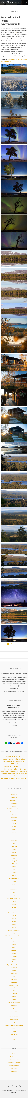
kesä (12, 764)
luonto (17, 766)
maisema (5, 769)
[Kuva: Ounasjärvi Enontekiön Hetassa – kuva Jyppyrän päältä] (14, 572)
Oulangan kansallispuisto (14, 930)
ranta (17, 773)
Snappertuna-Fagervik (14, 1002)
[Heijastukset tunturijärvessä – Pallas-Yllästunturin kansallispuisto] (14, 615)
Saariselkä (14, 979)
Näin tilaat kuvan (14, 1057)
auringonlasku (11, 757)
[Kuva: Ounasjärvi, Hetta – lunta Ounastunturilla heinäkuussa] (14, 258)
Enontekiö (14, 803)
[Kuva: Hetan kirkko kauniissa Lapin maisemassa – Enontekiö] (14, 498)
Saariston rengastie (14, 985)
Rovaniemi (14, 973)
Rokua (14, 970)
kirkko (23, 764)
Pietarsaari (14, 939)
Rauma (14, 962)
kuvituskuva (6, 766)
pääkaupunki (4, 773)
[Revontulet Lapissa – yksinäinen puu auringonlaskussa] (14, 633)
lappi (11, 766)
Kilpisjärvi (13, 59)
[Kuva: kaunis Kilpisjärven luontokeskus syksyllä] (14, 380)
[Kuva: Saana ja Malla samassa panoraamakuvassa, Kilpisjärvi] (14, 448)
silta (12, 776)
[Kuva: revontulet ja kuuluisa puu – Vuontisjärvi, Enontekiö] (14, 241)
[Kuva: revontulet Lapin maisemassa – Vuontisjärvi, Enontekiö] (14, 188)
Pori (14, 942)
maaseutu (22, 766)
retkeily (19, 773)
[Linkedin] (15, 1086)
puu (26, 771)
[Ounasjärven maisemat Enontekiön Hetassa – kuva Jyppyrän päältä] (14, 584)
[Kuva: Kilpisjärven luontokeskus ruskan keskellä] (14, 362)
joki (9, 761)
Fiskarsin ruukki (14, 812)
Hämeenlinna (14, 820)
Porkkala (14, 944)
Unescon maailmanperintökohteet (14, 1025)
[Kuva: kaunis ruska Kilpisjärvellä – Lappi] (14, 344)
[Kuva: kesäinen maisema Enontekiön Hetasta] (14, 462)
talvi (22, 778)
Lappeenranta (14, 889)
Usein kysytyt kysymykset (14, 1062)
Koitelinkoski (14, 864)
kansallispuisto (6, 764)
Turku (14, 1022)
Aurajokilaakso (14, 800)
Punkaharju (14, 950)
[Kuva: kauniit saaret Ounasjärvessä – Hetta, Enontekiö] (14, 480)
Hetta (15, 32)
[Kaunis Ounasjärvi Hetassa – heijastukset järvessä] (14, 310)
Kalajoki (14, 852)
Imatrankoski (14, 840)
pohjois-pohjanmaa (16, 771)
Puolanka (14, 953)
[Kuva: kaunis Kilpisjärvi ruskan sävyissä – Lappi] (14, 327)
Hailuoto (14, 815)
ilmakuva (16, 759)
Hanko (14, 826)
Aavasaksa (14, 794)
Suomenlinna (14, 1005)
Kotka (14, 872)
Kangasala (14, 855)
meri (19, 769)
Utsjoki (14, 1028)
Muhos (14, 918)
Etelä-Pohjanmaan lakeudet (14, 809)
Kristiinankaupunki (14, 878)
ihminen (8, 759)
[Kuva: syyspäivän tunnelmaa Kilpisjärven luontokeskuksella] (14, 397)
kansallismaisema (20, 761)
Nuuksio (14, 927)
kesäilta (17, 764)
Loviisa (14, 907)
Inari (14, 843)
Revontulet (14, 967)
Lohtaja (14, 904)
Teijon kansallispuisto (14, 1016)
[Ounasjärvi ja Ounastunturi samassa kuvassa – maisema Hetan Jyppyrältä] (14, 560)
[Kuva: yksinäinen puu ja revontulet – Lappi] (14, 171)
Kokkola (14, 866)
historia (4, 759)
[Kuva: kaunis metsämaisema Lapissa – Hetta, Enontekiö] (14, 533)
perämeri (9, 771)
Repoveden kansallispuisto (14, 965)
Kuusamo (14, 884)
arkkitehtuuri (3, 756)
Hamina (14, 823)
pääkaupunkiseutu (11, 773)
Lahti (14, 887)
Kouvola (14, 875)
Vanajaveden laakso (14, 1034)
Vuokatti (14, 1037)
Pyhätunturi (14, 956)
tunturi (25, 778)
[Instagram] (19, 1086)
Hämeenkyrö (14, 817)
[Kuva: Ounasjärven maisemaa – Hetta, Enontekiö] (14, 548)
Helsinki (25, 756)
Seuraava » (17, 644)
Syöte (14, 1008)
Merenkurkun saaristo (14, 913)
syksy (18, 778)
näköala (2, 771)
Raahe (14, 959)
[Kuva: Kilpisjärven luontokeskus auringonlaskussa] (14, 433)
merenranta (12, 769)
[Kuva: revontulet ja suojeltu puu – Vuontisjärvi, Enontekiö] (14, 223)
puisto (23, 771)
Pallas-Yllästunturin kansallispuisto (14, 936)
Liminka (14, 901)
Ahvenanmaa (14, 797)
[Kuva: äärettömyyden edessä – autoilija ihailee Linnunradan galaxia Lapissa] (14, 598)
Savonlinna (14, 993)
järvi (12, 761)
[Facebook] (12, 1086)
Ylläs (14, 1040)
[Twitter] (8, 1086)
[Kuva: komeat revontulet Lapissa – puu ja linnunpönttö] (14, 135)
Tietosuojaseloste (14, 1065)
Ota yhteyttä (14, 1068)
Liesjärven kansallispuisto (14, 898)
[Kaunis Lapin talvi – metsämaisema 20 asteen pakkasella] (14, 82)
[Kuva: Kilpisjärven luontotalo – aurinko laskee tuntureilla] (14, 415)
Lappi (10, 61)
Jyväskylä (14, 846)
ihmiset (11, 759)
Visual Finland (7, 2)
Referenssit (14, 1071)
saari (26, 773)
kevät (20, 764)
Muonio (14, 921)
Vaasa (14, 1031)
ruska (22, 773)
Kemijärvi (14, 858)
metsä (23, 769)
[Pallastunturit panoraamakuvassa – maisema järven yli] (14, 69)
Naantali (14, 924)
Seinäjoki (14, 996)
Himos (14, 832)
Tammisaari (14, 1011)
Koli (14, 869)
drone (18, 757)
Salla (14, 988)
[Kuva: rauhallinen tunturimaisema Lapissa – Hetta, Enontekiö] (14, 516)
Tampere (14, 1014)
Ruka (14, 976)
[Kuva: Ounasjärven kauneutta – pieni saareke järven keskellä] (14, 118)
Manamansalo (14, 910)
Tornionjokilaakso (14, 1019)
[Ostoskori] (26, 2)
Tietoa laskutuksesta (14, 1060)
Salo (14, 991)
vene (14, 780)
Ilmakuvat (14, 838)
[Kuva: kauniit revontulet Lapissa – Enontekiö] (14, 205)
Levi (14, 895)
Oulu (6, 771)
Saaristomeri (14, 982)
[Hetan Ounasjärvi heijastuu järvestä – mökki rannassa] (14, 294)
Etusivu (14, 1054)
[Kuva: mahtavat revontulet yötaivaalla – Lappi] (14, 153)
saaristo (10, 776)
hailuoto (22, 756)
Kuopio (14, 881)
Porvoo (14, 947)
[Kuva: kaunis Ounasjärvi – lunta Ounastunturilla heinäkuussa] (14, 276)
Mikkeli (14, 916)
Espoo (14, 806)
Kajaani (14, 849)
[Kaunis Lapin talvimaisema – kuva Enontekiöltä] (14, 100)
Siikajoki (14, 999)
